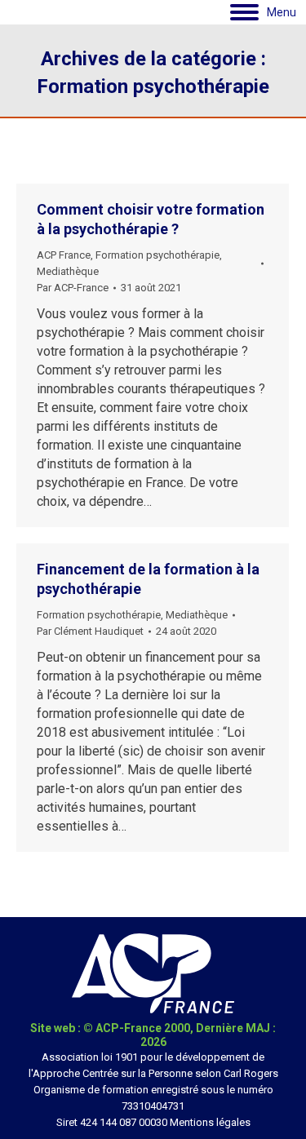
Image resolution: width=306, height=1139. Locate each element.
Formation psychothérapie (157, 255)
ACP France (64, 255)
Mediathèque (68, 271)
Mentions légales (210, 1122)
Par (73, 287)
